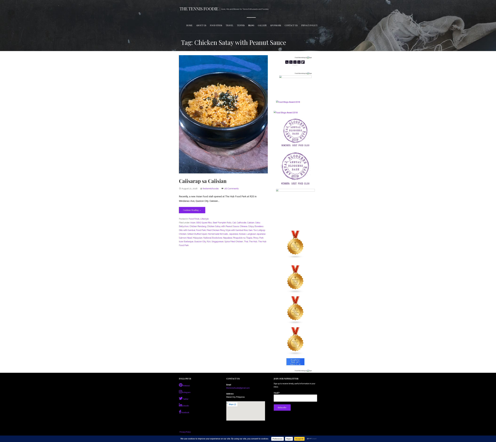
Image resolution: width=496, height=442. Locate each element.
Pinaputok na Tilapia (242, 238)
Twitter (185, 399)
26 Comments (231, 188)
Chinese (243, 226)
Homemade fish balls (218, 234)
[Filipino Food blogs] (295, 341)
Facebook (185, 412)
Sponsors (275, 25)
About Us (201, 25)
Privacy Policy (309, 25)
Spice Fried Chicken (233, 241)
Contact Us (291, 25)
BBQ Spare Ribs (204, 222)
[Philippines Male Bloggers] (295, 310)
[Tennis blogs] (295, 279)
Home (189, 25)
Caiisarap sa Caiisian (203, 181)
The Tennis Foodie (199, 8)
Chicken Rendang (197, 226)
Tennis (241, 25)
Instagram (186, 392)
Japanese (233, 234)
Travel (229, 25)
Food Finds (216, 25)
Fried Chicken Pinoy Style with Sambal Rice (227, 230)
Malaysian (197, 238)
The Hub (253, 241)
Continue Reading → (192, 210)
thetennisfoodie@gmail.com (238, 388)
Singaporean (218, 241)
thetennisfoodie (211, 188)
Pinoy (255, 238)
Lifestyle (204, 219)
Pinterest (186, 386)
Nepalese (227, 238)
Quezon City (200, 241)
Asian (192, 222)
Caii (234, 222)
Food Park (201, 230)
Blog (251, 25)
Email (277, 393)
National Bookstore (212, 238)
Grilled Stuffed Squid (197, 234)
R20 (209, 241)
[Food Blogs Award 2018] (286, 112)
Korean (242, 234)
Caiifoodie (241, 222)
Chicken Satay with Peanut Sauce (223, 226)
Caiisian (250, 222)
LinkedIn (185, 406)
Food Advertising (300, 57)
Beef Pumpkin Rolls (222, 222)
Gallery (262, 25)
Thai (246, 241)
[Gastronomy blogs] (295, 245)
